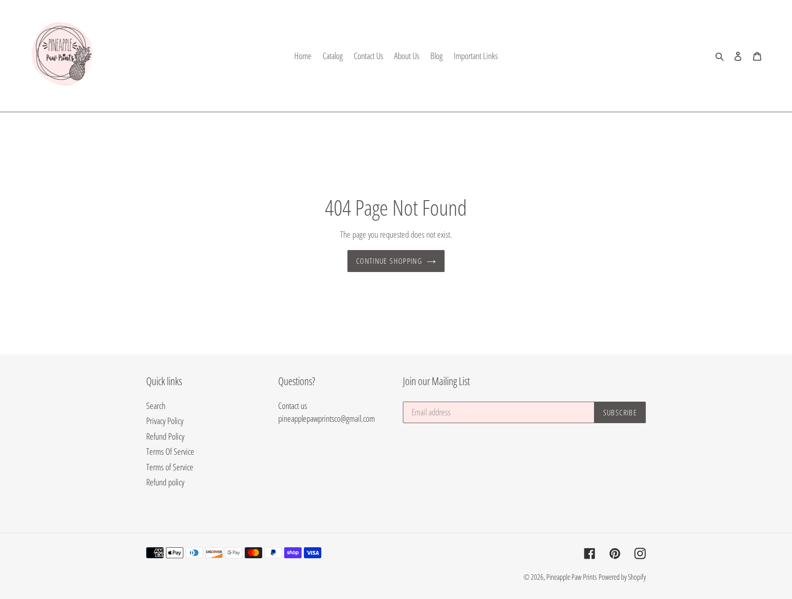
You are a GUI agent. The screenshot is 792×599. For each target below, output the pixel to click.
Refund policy (165, 482)
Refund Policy (165, 436)
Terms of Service (169, 467)
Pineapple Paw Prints (571, 577)
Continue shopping (389, 261)
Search (155, 406)
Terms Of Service (170, 451)
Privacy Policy (164, 421)
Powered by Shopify (622, 577)
